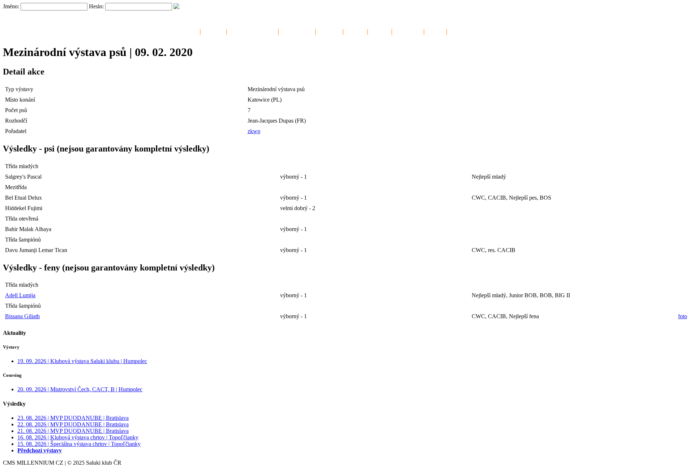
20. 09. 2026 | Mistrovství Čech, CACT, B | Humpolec (79, 389)
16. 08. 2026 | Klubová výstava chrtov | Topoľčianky (77, 437)
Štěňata (355, 30)
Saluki (190, 30)
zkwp (254, 131)
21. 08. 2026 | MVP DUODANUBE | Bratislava (73, 431)
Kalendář (213, 30)
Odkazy (435, 30)
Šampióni (329, 30)
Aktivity (379, 30)
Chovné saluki (297, 30)
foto (682, 316)
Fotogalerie (407, 30)
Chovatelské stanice (252, 30)
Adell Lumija (20, 295)
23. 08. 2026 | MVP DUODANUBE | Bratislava (73, 418)
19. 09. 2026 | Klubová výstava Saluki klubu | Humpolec (82, 361)
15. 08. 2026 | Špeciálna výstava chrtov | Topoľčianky (79, 444)
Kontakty (460, 30)
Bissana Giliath (22, 316)
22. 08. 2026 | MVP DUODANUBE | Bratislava (73, 424)
